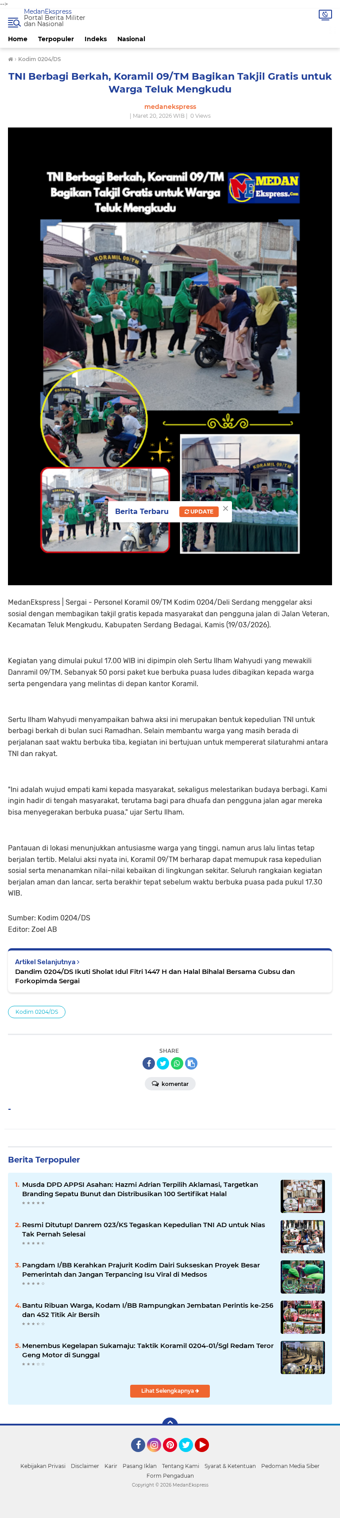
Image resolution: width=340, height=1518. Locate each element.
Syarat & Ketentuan (230, 1466)
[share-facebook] (149, 1063)
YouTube (208, 1456)
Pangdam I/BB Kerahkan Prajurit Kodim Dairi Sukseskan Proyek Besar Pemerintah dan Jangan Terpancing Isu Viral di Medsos (141, 1270)
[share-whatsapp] (177, 1063)
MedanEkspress (48, 11)
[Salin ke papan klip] (191, 1063)
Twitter (190, 1456)
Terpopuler (56, 39)
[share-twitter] (163, 1063)
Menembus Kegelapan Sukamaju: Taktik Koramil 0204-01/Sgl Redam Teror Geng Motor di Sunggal (148, 1350)
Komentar (174, 1084)
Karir (110, 1466)
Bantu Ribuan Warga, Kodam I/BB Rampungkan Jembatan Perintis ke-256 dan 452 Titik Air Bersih (147, 1310)
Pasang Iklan (140, 1466)
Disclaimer (85, 1466)
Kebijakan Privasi (43, 1466)
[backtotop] (170, 1425)
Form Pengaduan (170, 1475)
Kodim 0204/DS (36, 1011)
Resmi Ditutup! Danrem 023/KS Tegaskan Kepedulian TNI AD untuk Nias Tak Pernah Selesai (143, 1229)
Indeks (96, 39)
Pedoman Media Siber (290, 1466)
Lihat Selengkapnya (168, 1390)
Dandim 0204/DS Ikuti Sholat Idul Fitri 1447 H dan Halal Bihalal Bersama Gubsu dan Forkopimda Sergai (155, 976)
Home (17, 39)
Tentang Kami (180, 1466)
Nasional (131, 39)
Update (201, 511)
